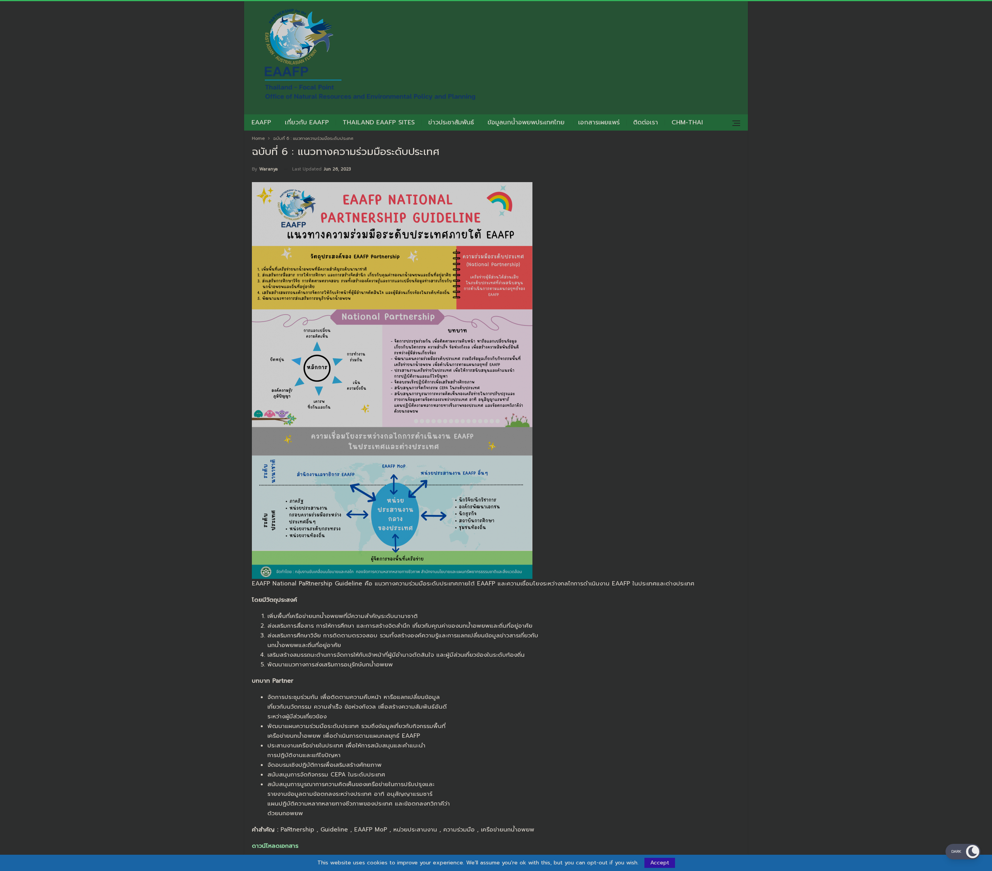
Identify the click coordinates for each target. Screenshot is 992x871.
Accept (659, 863)
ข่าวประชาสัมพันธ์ (451, 122)
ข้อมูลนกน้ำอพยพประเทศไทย (526, 122)
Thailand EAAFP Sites (379, 122)
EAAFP (261, 122)
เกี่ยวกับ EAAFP (307, 122)
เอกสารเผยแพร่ (599, 122)
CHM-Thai (687, 122)
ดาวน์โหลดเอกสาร (275, 846)
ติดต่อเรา (645, 122)
